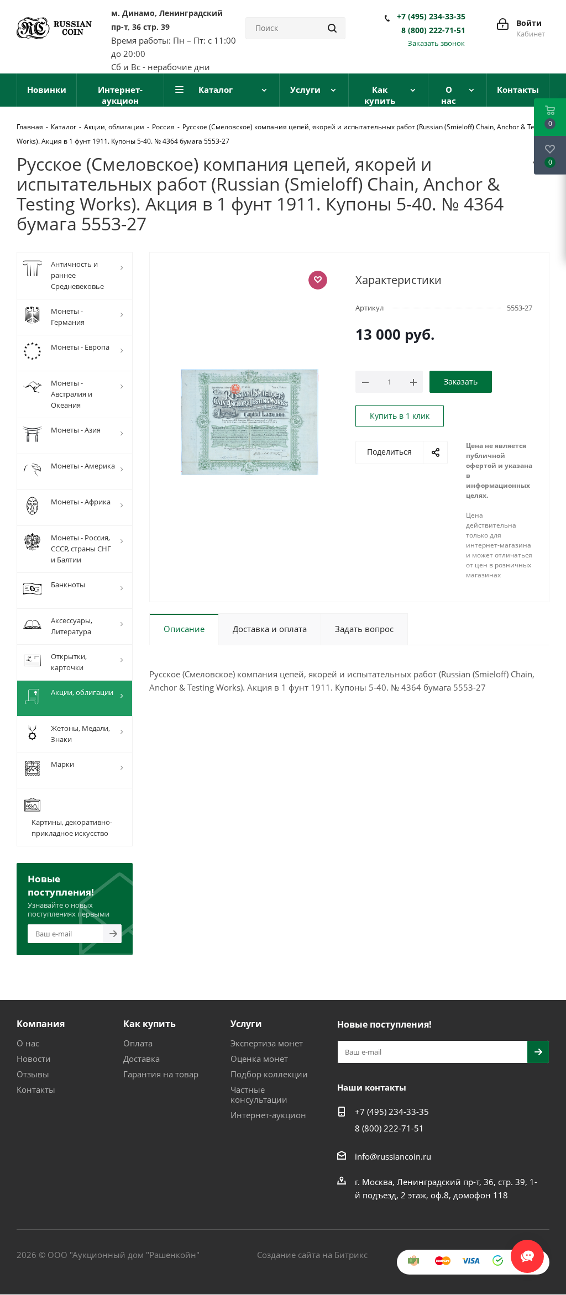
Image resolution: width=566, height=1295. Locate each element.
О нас (28, 1043)
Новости (34, 1058)
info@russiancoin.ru (393, 1156)
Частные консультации (258, 1094)
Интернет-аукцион (268, 1114)
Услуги (246, 1024)
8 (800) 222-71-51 (433, 30)
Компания (41, 1024)
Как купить (149, 1024)
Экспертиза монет (266, 1043)
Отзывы (33, 1074)
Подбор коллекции (269, 1074)
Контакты (36, 1089)
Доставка (141, 1058)
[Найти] (332, 28)
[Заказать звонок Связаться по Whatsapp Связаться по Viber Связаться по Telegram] (527, 1251)
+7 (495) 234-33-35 (431, 17)
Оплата (138, 1043)
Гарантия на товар (160, 1074)
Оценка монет (259, 1058)
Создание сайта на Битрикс (312, 1254)
